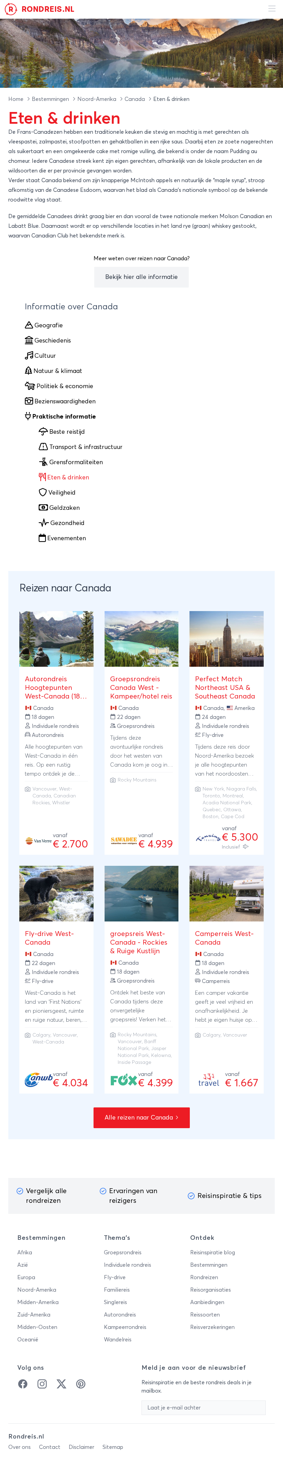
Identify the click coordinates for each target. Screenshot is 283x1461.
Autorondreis (120, 1315)
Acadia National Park (227, 802)
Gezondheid (67, 523)
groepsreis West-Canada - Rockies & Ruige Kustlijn (138, 942)
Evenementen (66, 538)
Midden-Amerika (38, 1302)
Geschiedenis (53, 341)
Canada (135, 99)
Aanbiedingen (207, 1302)
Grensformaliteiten (76, 462)
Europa (26, 1277)
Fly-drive (115, 1277)
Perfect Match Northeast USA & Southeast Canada (225, 688)
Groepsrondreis (123, 1252)
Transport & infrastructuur (86, 447)
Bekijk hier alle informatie (141, 277)
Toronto (211, 796)
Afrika (24, 1252)
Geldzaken (64, 508)
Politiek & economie (65, 386)
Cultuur (45, 356)
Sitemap (113, 1447)
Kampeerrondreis (125, 1327)
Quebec (212, 809)
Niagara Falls (241, 789)
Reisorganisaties (210, 1290)
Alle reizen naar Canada (140, 1118)
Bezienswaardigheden (65, 402)
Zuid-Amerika (33, 1315)
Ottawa (232, 809)
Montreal (233, 796)
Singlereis (115, 1302)
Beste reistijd (67, 432)
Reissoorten (205, 1315)
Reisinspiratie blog (212, 1252)
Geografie (49, 325)
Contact (49, 1447)
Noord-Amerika (97, 99)
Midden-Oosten (37, 1327)
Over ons (19, 1447)
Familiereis (117, 1290)
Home (16, 99)
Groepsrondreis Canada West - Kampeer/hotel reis (141, 688)
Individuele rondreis (127, 1265)
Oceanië (27, 1339)
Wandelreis (117, 1339)
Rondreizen (204, 1277)
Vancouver (44, 789)
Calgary (41, 1035)
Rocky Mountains (137, 780)
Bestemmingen (51, 99)
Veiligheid (62, 493)
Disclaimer (81, 1447)
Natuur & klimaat (57, 371)
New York (213, 789)
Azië (22, 1265)
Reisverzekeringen (212, 1327)
